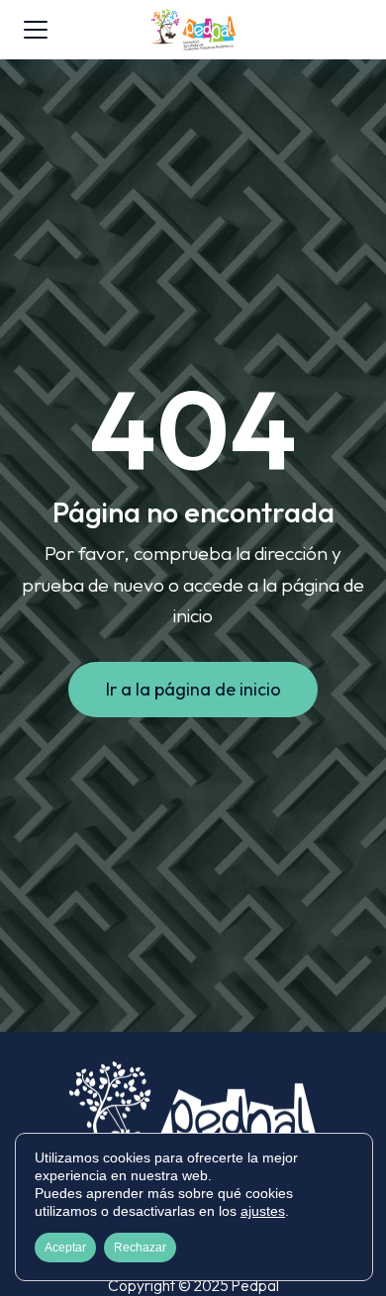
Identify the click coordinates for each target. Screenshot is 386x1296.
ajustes (263, 1211)
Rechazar (140, 1247)
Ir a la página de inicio (193, 689)
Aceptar (65, 1247)
